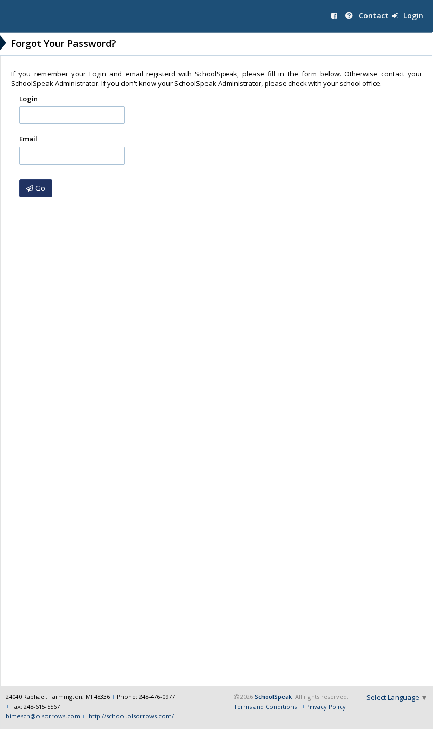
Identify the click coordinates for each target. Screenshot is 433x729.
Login (412, 16)
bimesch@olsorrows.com (43, 716)
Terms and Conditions (265, 707)
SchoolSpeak (273, 697)
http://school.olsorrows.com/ (130, 716)
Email (28, 138)
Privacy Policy (326, 707)
